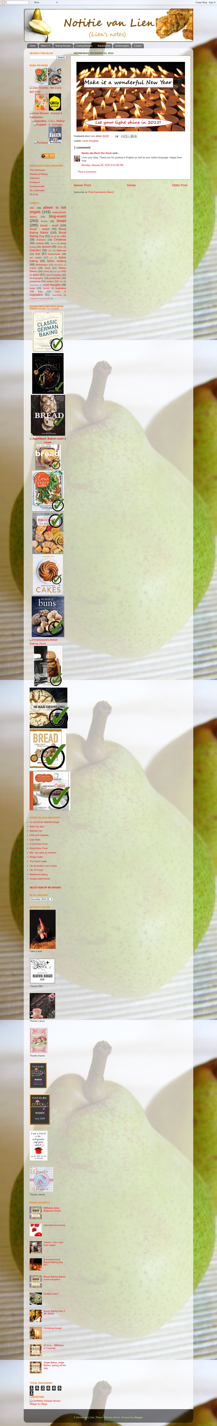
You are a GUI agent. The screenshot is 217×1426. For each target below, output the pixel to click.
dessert (46, 246)
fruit (38, 253)
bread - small (49, 225)
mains (33, 268)
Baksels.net (36, 831)
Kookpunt (35, 182)
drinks (60, 247)
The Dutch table (38, 861)
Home (33, 46)
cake (63, 236)
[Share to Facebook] (132, 136)
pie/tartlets (55, 278)
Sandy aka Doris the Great (97, 153)
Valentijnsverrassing (54, 1225)
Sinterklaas (34, 285)
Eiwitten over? (51, 1294)
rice (61, 281)
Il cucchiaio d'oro (39, 844)
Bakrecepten (104, 46)
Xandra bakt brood (40, 878)
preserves (35, 281)
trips (40, 291)
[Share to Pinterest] (135, 136)
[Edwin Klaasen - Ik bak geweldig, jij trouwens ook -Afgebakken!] (49, 727)
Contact (138, 46)
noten (55, 271)
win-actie (46, 298)
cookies (39, 243)
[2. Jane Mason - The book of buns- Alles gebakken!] (48, 636)
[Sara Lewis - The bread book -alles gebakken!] (48, 468)
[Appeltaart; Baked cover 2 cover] (48, 442)
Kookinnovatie (37, 186)
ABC (32, 208)
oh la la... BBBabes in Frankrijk (54, 1346)
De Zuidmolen (37, 190)
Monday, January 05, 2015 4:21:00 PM (102, 165)
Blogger (139, 1417)
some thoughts (90, 141)
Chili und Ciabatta (39, 835)
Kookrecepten (122, 46)
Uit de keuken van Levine (43, 866)
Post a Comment (87, 171)
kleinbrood (58, 265)
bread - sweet (39, 228)
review (49, 281)
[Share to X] (129, 136)
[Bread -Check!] (48, 769)
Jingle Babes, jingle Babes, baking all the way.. (55, 1365)
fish (50, 250)
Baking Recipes (63, 46)
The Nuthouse (37, 170)
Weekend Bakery (39, 174)
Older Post (179, 185)
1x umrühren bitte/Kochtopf (44, 822)
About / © (45, 46)
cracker (53, 243)
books (44, 221)
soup (32, 288)
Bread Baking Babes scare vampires (54, 1278)
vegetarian (57, 295)
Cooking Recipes (84, 46)
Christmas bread (52, 1328)
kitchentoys (42, 264)
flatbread (61, 250)
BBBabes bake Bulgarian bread (52, 1209)
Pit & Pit (34, 194)
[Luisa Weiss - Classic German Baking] (48, 351)
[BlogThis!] (125, 136)
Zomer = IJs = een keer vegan (53, 1243)
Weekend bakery (39, 874)
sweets (46, 288)
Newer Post (82, 185)
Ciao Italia (35, 839)
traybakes (61, 288)
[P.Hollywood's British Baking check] (48, 643)
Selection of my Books (45, 887)
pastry (57, 275)
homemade (54, 254)
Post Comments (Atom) (101, 192)
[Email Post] (116, 136)
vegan (57, 292)
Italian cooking (56, 260)
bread (61, 221)
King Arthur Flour (39, 848)
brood (53, 236)
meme (46, 271)
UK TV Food (36, 870)
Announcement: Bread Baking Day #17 (53, 1262)
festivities (35, 250)
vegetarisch (34, 298)
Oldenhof (35, 178)
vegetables (36, 294)
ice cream (36, 257)
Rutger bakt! (36, 857)
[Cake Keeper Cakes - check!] (50, 809)
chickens (41, 239)
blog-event (57, 216)
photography (36, 278)
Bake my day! (37, 826)
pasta (48, 275)
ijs (51, 258)
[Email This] (122, 136)
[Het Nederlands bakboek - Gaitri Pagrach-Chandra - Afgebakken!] (48, 685)
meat (47, 268)
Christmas (60, 239)
